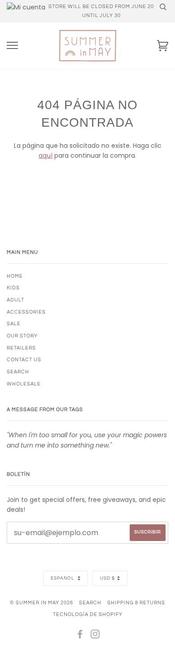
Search (90, 602)
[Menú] (12, 45)
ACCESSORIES (26, 312)
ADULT (15, 299)
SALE (14, 323)
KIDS (13, 287)
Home (15, 276)
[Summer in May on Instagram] (95, 636)
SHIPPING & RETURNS (136, 602)
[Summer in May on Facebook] (80, 636)
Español (63, 578)
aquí (45, 155)
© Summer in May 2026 (41, 602)
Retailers (21, 348)
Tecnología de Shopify (87, 614)
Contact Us (24, 359)
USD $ (107, 578)
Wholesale (24, 383)
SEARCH (18, 371)
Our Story (22, 335)
